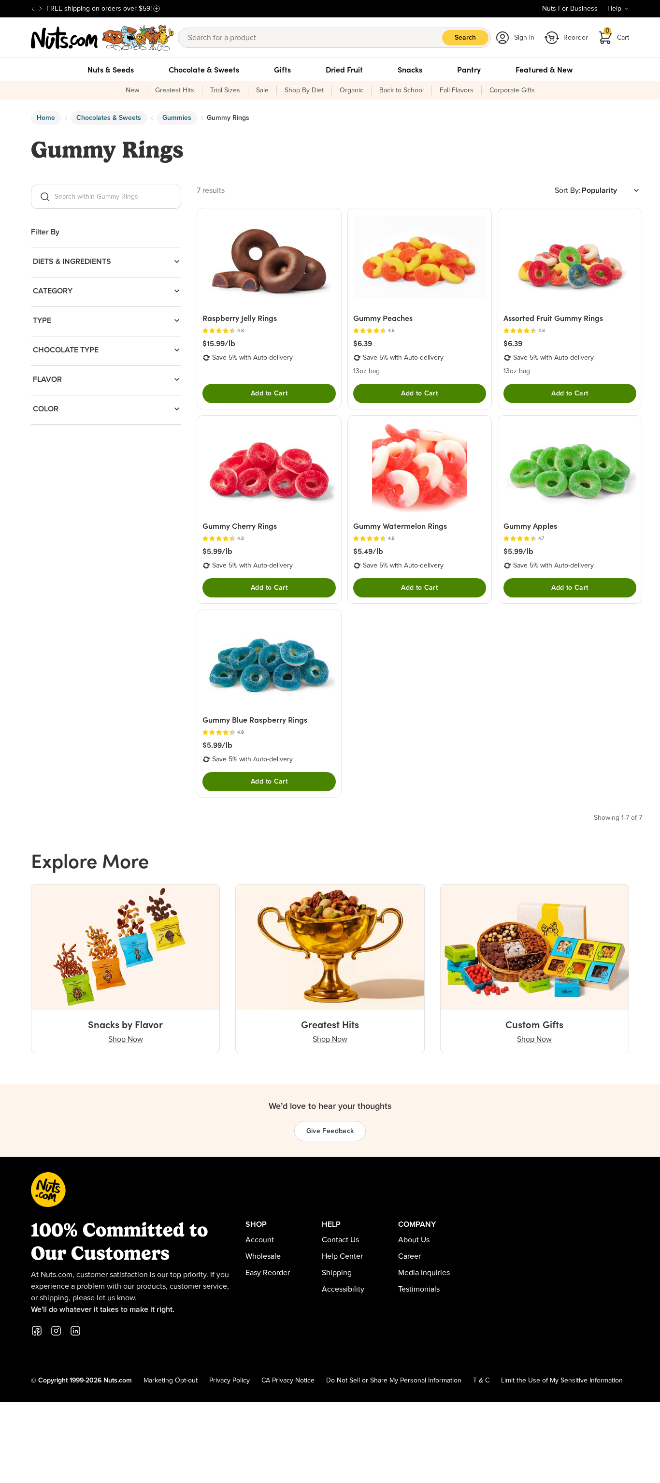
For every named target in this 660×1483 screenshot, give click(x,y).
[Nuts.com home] (102, 37)
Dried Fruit (344, 69)
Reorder (575, 37)
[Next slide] (40, 9)
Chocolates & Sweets (108, 118)
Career (409, 1256)
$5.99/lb (217, 551)
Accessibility (343, 1289)
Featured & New (544, 69)
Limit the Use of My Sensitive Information (562, 1380)
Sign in (524, 37)
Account (259, 1240)
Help (614, 8)
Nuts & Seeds (110, 69)
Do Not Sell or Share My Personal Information (393, 1380)
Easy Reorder (267, 1273)
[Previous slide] (33, 9)
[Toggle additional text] (156, 9)
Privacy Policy (229, 1380)
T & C (481, 1380)
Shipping (337, 1273)
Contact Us (340, 1240)
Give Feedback (330, 1131)
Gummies (176, 118)
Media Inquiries (424, 1273)
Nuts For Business (570, 8)
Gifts (282, 69)
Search (465, 37)
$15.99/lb (218, 343)
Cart (617, 34)
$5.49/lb (368, 551)
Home (46, 118)
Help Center (342, 1256)
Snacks (410, 69)
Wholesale (263, 1256)
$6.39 (362, 343)
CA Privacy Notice (288, 1380)
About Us (414, 1240)
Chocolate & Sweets (204, 69)
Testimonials (419, 1289)
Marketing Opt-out (170, 1380)
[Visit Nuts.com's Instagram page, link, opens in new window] (56, 1331)
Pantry (469, 69)
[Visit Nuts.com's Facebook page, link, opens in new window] (37, 1331)
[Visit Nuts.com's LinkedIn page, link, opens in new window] (75, 1331)
